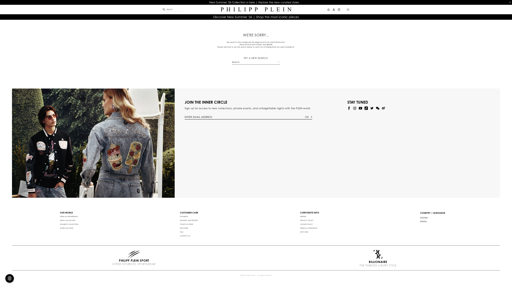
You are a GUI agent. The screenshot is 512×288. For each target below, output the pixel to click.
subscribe (320, 76)
